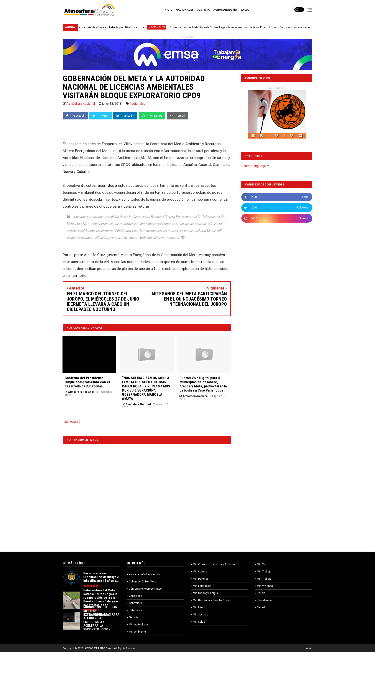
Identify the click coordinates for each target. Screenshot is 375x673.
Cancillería (135, 595)
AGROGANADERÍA (225, 9)
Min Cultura (200, 571)
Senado (261, 607)
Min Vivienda (265, 585)
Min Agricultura (138, 624)
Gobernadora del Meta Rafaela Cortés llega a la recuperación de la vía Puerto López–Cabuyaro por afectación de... (219, 27)
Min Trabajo (264, 571)
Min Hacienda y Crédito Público (212, 600)
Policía (261, 593)
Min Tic (261, 564)
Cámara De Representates (145, 588)
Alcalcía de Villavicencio (144, 574)
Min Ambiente (137, 631)
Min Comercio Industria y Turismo (214, 564)
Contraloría (136, 603)
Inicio (309, 648)
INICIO (168, 9)
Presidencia (264, 600)
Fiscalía (134, 617)
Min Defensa (201, 578)
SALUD (244, 9)
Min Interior (200, 607)
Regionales (137, 103)
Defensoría (136, 610)
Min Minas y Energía (205, 593)
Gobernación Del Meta (142, 581)
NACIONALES (185, 9)
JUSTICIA (203, 9)
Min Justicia (200, 614)
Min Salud (199, 621)
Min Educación (202, 585)
